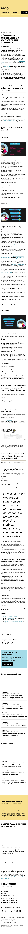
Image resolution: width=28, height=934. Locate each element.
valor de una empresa (14, 416)
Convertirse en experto (8, 900)
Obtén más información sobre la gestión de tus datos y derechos (13, 816)
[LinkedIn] (5, 643)
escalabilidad (11, 618)
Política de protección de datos (8, 919)
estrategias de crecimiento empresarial (13, 621)
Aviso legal (11, 917)
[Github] (17, 911)
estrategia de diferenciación (9, 120)
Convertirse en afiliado (8, 902)
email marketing (20, 257)
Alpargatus (9, 420)
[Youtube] (14, 911)
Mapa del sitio (4, 917)
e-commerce (7, 66)
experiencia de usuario (6, 272)
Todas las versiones (7, 904)
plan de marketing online (12, 244)
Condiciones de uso (19, 917)
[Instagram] (5, 911)
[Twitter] (8, 643)
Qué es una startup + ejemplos (10, 616)
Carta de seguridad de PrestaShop (9, 922)
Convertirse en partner (8, 898)
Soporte (3, 893)
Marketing (4, 730)
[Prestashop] (6, 3)
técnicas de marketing (13, 258)
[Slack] (20, 911)
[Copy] (12, 643)
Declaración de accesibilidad (7, 920)
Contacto (4, 891)
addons (3, 267)
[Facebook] (2, 643)
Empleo (3, 889)
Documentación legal (7, 895)
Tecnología (15, 12)
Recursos (4, 761)
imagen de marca (21, 119)
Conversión (5, 12)
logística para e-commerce (18, 264)
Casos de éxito (5, 771)
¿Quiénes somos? (6, 886)
